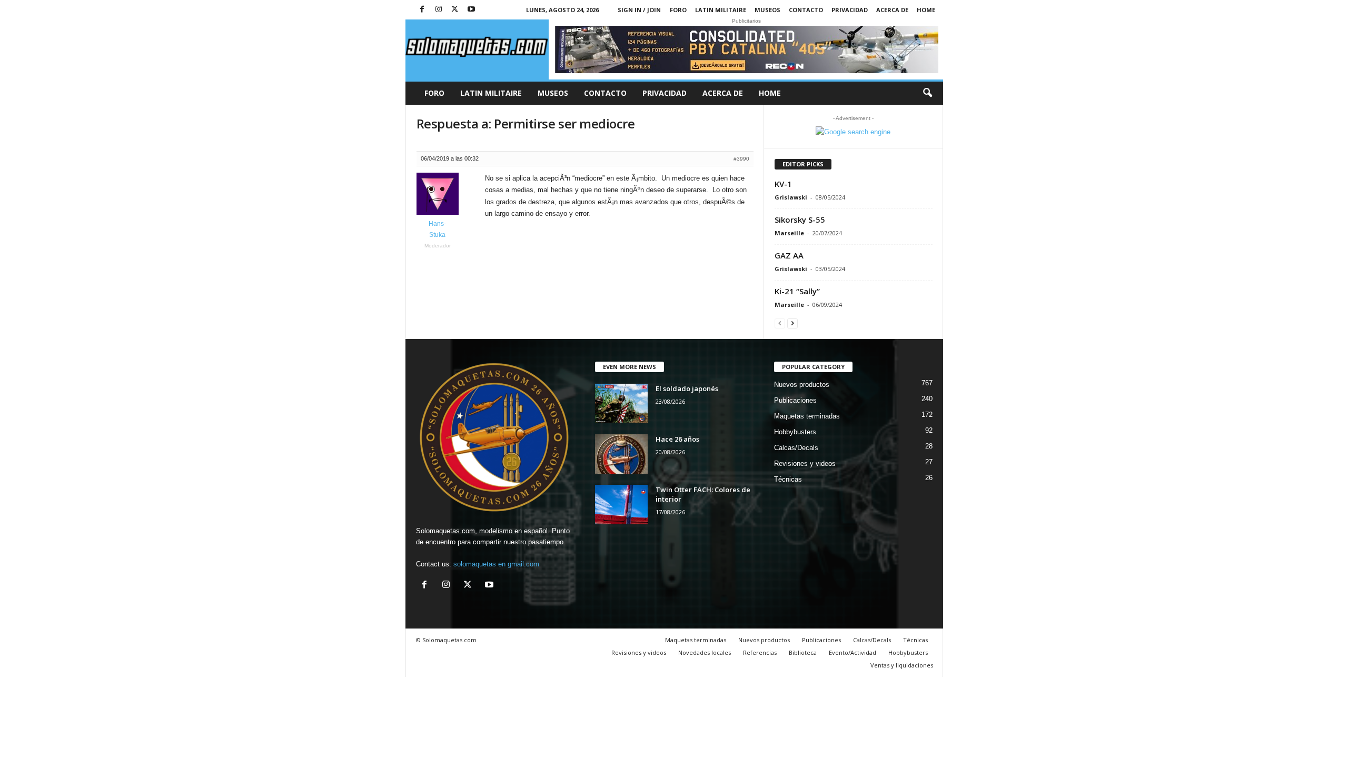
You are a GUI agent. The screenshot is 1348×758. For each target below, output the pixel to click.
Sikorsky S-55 (800, 219)
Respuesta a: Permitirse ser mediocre (526, 123)
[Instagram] (438, 9)
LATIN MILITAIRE (720, 10)
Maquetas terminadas (807, 416)
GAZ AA (789, 255)
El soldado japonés (687, 388)
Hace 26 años (677, 439)
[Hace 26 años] (621, 454)
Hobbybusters (795, 432)
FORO (678, 10)
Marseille (789, 233)
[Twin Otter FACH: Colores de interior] (621, 504)
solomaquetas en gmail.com (496, 564)
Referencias (760, 652)
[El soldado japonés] (621, 403)
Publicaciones (795, 400)
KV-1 (783, 183)
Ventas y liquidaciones (901, 665)
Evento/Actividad (852, 652)
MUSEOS (767, 10)
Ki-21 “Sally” (797, 291)
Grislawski (791, 197)
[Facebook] (422, 9)
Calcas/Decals (796, 448)
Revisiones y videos (805, 463)
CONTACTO (806, 10)
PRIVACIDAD (849, 10)
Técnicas (788, 479)
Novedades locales (704, 652)
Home (926, 10)
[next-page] (792, 322)
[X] (455, 9)
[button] (927, 93)
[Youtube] (471, 9)
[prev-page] (780, 322)
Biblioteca (803, 652)
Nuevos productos (801, 384)
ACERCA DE (892, 10)
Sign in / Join (639, 10)
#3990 (741, 159)
